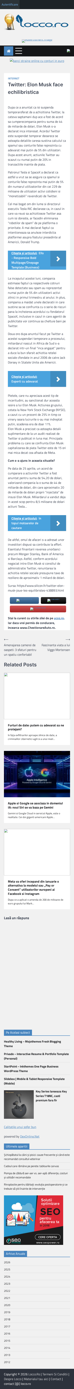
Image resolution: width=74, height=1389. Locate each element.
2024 (7, 1276)
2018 (7, 1319)
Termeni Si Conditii (55, 1374)
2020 (7, 1305)
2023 (7, 1283)
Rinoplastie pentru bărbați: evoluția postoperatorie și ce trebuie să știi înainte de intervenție (35, 1186)
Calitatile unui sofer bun (20, 1127)
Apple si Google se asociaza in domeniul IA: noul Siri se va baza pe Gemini (35, 805)
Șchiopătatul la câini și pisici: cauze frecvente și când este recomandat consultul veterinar (37, 1157)
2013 (7, 1355)
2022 (7, 1291)
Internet (13, 78)
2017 (7, 1326)
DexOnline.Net (29, 1136)
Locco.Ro (34, 1374)
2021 (7, 1298)
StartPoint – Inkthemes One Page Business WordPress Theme (31, 1068)
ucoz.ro (59, 618)
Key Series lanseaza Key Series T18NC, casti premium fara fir (51, 1096)
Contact (56, 1379)
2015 (7, 1341)
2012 (7, 1362)
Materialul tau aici (36, 1379)
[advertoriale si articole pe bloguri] (33, 1243)
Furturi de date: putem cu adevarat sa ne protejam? (36, 727)
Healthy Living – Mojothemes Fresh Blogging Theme (32, 1043)
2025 (7, 1269)
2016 (7, 1333)
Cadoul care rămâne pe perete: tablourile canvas (31, 1166)
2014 (7, 1348)
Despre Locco (13, 1379)
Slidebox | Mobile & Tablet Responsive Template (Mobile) (34, 1081)
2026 (7, 1262)
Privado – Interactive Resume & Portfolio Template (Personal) (36, 1056)
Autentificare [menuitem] (10, 4)
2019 (7, 1312)
